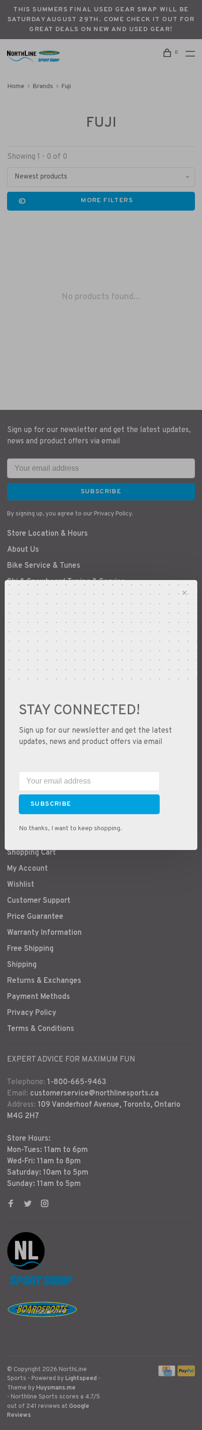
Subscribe (51, 804)
